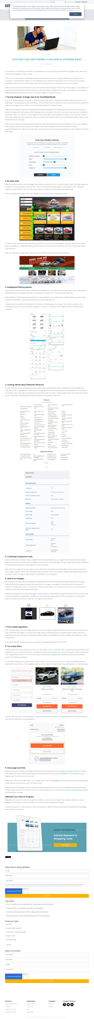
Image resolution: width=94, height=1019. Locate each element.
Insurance (11, 940)
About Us (51, 1004)
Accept (75, 14)
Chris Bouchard (48, 64)
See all (9, 945)
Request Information (11, 1004)
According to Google (65, 771)
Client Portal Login (10, 1012)
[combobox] (58, 2)
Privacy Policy (76, 10)
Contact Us (30, 1012)
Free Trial (8, 1006)
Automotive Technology (16, 932)
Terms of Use (62, 1017)
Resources (30, 1006)
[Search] (65, 2)
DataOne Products (10, 1009)
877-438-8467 (82, 2)
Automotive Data (14, 928)
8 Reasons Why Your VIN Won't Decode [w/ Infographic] (25, 908)
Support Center (31, 1004)
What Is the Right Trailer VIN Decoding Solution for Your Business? (28, 916)
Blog (28, 1009)
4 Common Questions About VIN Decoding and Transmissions (27, 912)
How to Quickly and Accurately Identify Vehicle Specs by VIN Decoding (30, 904)
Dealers (11, 936)
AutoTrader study (47, 103)
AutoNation (54, 655)
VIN (9, 924)
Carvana (8, 304)
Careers (50, 1006)
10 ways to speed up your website (76, 790)
